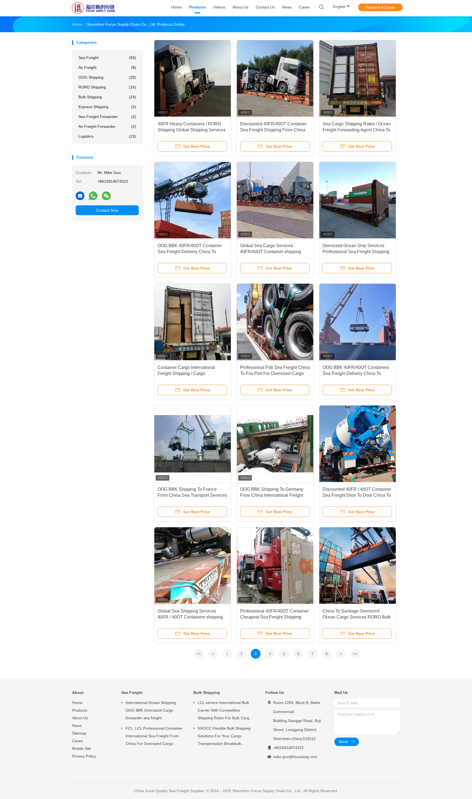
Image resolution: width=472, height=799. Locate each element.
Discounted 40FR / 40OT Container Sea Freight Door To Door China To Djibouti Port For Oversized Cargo (357, 495)
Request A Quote (380, 7)
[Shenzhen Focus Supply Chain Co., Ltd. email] (80, 195)
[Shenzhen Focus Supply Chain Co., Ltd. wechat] (106, 195)
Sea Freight (107, 57)
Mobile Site (81, 748)
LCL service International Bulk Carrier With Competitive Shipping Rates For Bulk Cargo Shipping (224, 711)
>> (355, 654)
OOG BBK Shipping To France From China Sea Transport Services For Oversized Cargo (192, 495)
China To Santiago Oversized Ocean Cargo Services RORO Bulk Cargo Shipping (357, 617)
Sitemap (79, 733)
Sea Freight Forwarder (107, 116)
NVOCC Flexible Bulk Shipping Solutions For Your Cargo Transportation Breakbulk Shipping (224, 736)
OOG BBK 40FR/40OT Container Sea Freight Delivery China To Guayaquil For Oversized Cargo (190, 251)
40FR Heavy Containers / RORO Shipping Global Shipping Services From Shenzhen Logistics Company (192, 130)
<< (199, 654)
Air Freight (107, 67)
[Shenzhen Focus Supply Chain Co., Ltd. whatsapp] (93, 195)
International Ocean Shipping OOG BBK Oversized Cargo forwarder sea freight (151, 710)
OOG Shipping (107, 77)
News (77, 725)
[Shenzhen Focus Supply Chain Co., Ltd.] (93, 8)
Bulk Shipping (107, 97)
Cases (77, 741)
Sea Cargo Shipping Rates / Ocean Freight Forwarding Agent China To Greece (357, 130)
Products (79, 710)
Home (77, 702)
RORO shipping (107, 87)
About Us (80, 718)
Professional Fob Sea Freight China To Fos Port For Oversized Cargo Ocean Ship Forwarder (275, 373)
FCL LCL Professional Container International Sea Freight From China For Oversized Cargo (154, 736)
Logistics (107, 136)
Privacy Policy (84, 756)
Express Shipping (107, 107)
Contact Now (107, 210)
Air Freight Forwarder (107, 126)
